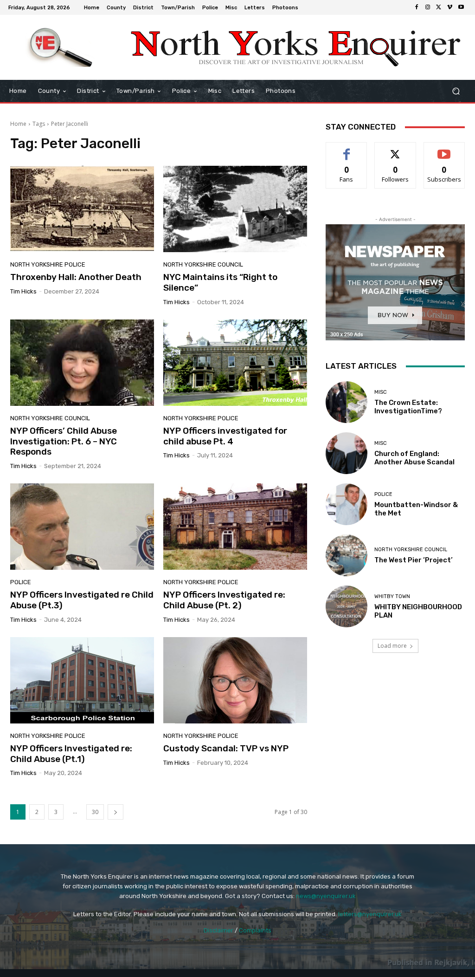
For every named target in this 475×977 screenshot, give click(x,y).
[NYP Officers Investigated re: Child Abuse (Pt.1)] (82, 680)
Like (346, 149)
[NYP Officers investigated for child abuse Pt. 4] (235, 362)
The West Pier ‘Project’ (413, 560)
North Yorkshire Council (203, 264)
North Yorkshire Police (47, 264)
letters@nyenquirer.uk (370, 914)
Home (18, 124)
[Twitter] (438, 7)
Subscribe (444, 149)
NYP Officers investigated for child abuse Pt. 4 (225, 436)
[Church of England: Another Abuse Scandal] (346, 453)
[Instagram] (427, 7)
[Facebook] (416, 7)
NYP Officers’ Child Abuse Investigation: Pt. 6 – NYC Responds (63, 441)
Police (20, 582)
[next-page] (115, 812)
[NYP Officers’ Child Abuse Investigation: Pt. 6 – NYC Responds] (82, 362)
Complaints (255, 930)
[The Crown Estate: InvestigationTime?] (346, 402)
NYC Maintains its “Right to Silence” (220, 282)
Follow (395, 149)
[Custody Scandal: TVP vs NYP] (235, 680)
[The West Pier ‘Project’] (346, 555)
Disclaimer (218, 930)
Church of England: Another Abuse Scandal (414, 457)
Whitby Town (392, 596)
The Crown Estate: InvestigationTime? (408, 406)
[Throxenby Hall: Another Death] (82, 209)
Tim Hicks (23, 291)
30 (95, 812)
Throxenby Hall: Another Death (75, 277)
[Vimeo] (450, 7)
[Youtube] (461, 7)
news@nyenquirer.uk (326, 895)
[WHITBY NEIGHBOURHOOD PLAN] (346, 606)
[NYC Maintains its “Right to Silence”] (235, 209)
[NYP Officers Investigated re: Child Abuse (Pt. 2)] (235, 526)
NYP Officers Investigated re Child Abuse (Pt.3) (82, 600)
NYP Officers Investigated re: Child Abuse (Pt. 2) (224, 600)
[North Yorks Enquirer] (60, 47)
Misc (380, 392)
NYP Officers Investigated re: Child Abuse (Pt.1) (71, 753)
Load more (392, 646)
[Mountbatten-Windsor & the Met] (346, 504)
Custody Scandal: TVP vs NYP (226, 748)
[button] (456, 91)
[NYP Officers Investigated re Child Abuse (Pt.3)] (82, 526)
